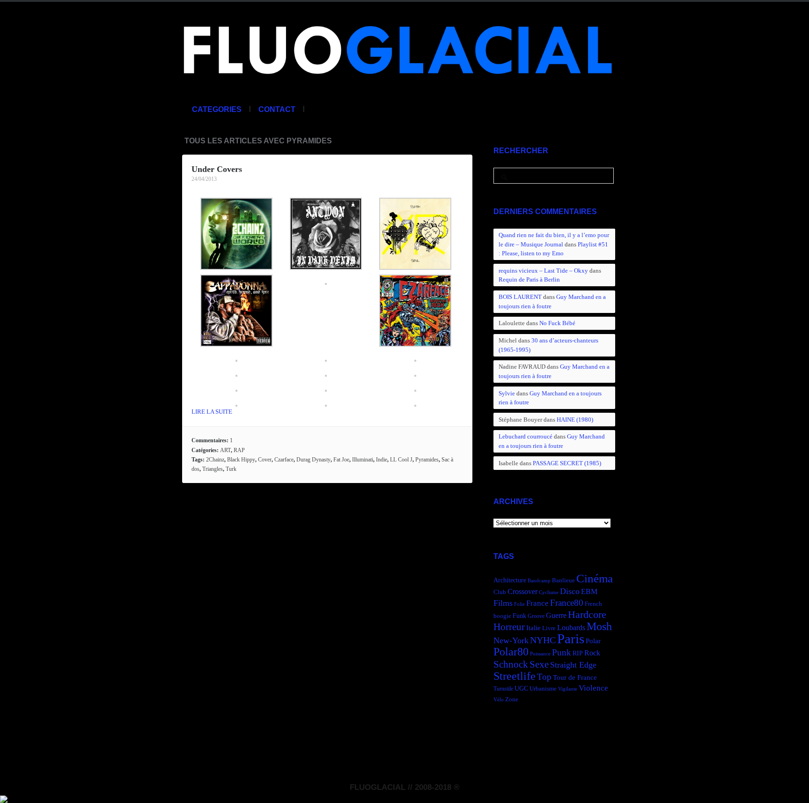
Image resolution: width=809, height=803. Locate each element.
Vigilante (567, 688)
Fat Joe (341, 459)
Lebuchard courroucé (525, 436)
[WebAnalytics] (3, 798)
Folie (519, 604)
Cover (265, 459)
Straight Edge (573, 664)
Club (499, 592)
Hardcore (587, 614)
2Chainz (215, 459)
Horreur (509, 626)
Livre (549, 628)
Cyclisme (549, 592)
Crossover (522, 591)
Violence (593, 688)
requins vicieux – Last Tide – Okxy (543, 270)
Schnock (510, 664)
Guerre (556, 615)
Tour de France (575, 677)
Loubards (571, 628)
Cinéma (594, 578)
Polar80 (511, 651)
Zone (511, 699)
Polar (593, 641)
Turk (231, 469)
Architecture (509, 580)
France (537, 603)
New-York (511, 640)
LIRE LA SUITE (211, 411)
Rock (592, 652)
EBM (589, 591)
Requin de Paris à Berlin (529, 279)
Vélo (498, 699)
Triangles (212, 469)
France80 (566, 603)
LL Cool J (401, 459)
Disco (570, 591)
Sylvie (507, 393)
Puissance (540, 653)
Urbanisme (543, 688)
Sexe (539, 664)
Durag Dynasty (313, 459)
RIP (578, 653)
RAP (239, 450)
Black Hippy (241, 459)
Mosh (599, 626)
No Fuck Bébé (557, 323)
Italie (533, 628)
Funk (519, 615)
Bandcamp (539, 580)
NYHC (543, 640)
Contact (276, 109)
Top (544, 677)
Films (503, 603)
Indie (381, 459)
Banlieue (563, 580)
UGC (521, 688)
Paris (570, 638)
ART (225, 450)
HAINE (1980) (575, 419)
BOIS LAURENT (520, 296)
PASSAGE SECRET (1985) (567, 463)
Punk (561, 652)
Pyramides (427, 459)
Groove (536, 616)
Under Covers (216, 169)
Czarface (284, 459)
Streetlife (514, 676)
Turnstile (503, 688)
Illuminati (362, 459)
